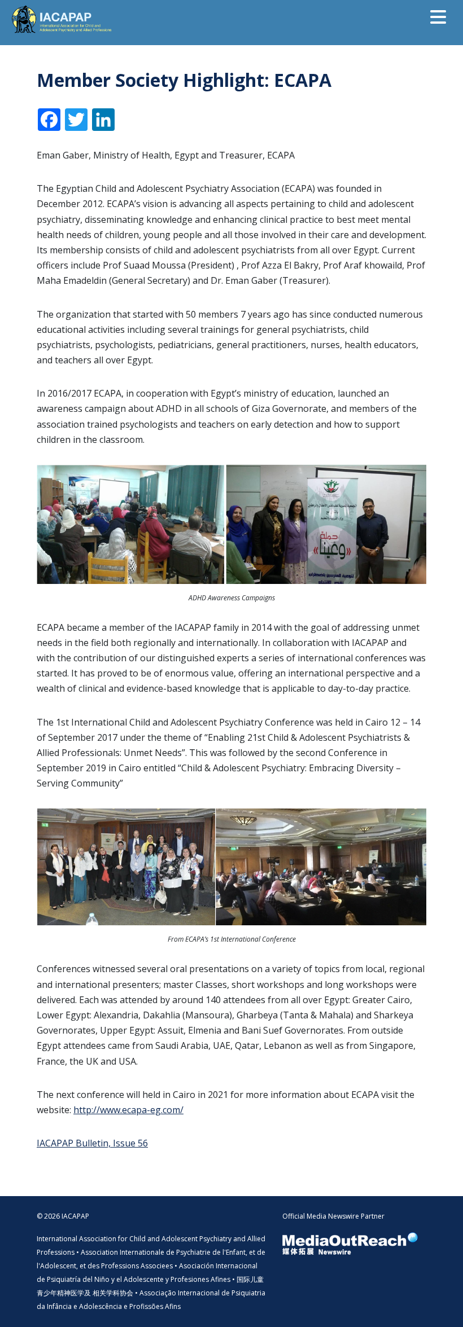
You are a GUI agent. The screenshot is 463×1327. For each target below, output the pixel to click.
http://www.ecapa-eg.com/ (128, 1110)
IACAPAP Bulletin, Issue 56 (92, 1143)
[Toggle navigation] (438, 17)
